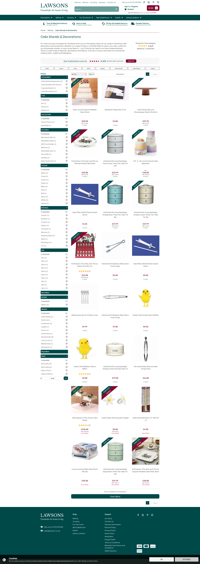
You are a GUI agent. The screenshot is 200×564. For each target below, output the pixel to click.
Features (45, 130)
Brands (44, 309)
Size (42, 250)
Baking (75, 518)
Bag (156, 8)
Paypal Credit (110, 539)
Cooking (76, 521)
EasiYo (75, 530)
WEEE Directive (110, 551)
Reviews (102, 2)
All (66, 100)
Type (43, 95)
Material (45, 207)
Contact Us (109, 521)
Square (103, 68)
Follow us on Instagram (158, 2)
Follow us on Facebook (144, 2)
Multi (88, 68)
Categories (46, 77)
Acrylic (61, 68)
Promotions (45, 17)
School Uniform (79, 533)
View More (115, 496)
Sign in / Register (131, 6)
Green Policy (109, 533)
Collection (46, 114)
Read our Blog (148, 2)
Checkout (151, 8)
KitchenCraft (118, 68)
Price (43, 356)
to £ (52, 378)
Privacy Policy (110, 530)
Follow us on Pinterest (153, 2)
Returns (85, 2)
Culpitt (153, 68)
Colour (44, 165)
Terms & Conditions (112, 542)
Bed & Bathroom (79, 527)
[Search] (116, 9)
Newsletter (109, 536)
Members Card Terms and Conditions (115, 546)
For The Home (78, 524)
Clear (75, 68)
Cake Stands (136, 68)
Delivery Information (113, 524)
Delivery (77, 2)
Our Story (108, 518)
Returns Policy (110, 527)
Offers (44, 297)
